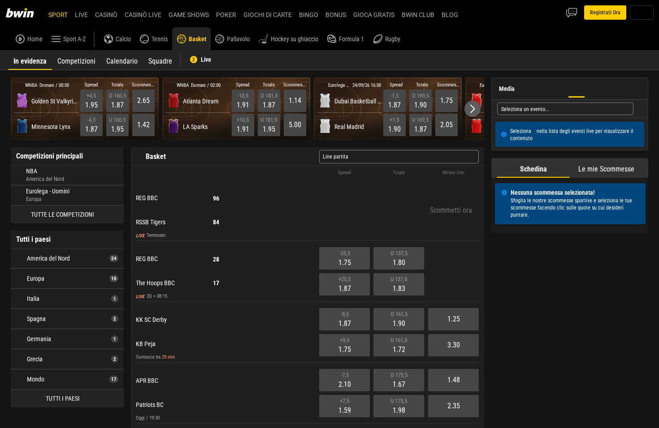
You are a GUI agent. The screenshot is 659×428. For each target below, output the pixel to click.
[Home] (25, 12)
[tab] (30, 60)
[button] (472, 109)
